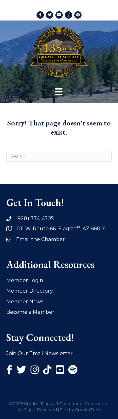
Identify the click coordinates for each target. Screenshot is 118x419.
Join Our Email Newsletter (39, 353)
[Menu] (59, 92)
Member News (24, 302)
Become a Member (30, 312)
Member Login (24, 280)
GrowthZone (88, 409)
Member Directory (29, 291)
